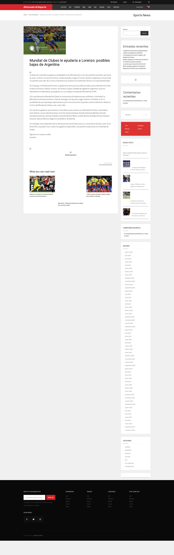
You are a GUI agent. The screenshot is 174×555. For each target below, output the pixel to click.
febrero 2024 (129, 349)
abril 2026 (128, 265)
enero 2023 (128, 391)
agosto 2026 (128, 252)
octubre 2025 (129, 284)
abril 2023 (128, 381)
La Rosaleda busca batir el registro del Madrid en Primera (140, 163)
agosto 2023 (128, 369)
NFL (126, 460)
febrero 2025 (129, 310)
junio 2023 (128, 375)
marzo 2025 (128, 307)
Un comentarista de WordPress (132, 101)
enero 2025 (128, 314)
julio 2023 (128, 372)
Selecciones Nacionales (105, 164)
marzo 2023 (128, 385)
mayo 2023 (128, 378)
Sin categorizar (61, 49)
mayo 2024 (128, 339)
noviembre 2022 (130, 398)
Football (127, 457)
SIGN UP (51, 497)
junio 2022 (128, 414)
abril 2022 (128, 420)
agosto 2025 (128, 291)
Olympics (140, 125)
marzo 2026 (128, 268)
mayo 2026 (128, 262)
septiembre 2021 (130, 427)
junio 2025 (128, 297)
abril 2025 (128, 304)
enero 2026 (128, 275)
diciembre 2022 (129, 394)
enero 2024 (128, 352)
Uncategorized (129, 466)
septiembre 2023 (130, 365)
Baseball (127, 447)
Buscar (125, 29)
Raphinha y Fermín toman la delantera (134, 68)
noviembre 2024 (130, 320)
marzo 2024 (128, 346)
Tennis (140, 129)
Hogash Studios (38, 535)
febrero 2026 (129, 271)
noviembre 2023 (130, 359)
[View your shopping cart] (148, 7)
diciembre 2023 (129, 356)
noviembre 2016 (130, 430)
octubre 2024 (129, 323)
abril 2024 (128, 343)
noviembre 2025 (130, 281)
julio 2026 (128, 255)
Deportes (128, 453)
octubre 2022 (129, 401)
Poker (127, 132)
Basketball (128, 450)
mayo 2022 (128, 417)
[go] (145, 115)
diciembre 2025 (129, 278)
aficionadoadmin (42, 47)
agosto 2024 (128, 330)
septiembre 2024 (130, 327)
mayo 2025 (128, 301)
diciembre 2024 (129, 317)
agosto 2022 (128, 407)
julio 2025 (128, 294)
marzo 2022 (128, 424)
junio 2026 (128, 259)
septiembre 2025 (130, 288)
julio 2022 (128, 411)
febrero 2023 (129, 388)
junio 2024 (128, 336)
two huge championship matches (42, 2)
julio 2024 (128, 333)
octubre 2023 (129, 362)
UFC (126, 125)
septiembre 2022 (130, 404)
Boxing (127, 129)
